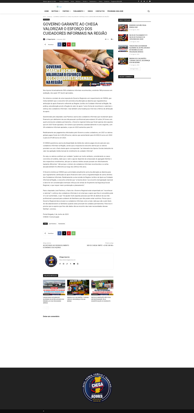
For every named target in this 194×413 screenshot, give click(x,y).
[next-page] (47, 307)
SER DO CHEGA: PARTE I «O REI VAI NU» (100, 245)
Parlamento (46, 19)
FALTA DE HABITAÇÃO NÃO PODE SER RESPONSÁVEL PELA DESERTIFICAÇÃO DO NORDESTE (101, 299)
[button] (148, 11)
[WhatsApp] (73, 44)
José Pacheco (52, 223)
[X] (64, 44)
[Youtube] (150, 1)
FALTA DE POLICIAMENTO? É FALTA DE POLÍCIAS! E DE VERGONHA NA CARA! (138, 37)
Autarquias (71, 294)
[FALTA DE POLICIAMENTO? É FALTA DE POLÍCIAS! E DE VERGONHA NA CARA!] (123, 37)
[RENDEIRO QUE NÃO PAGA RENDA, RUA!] (123, 27)
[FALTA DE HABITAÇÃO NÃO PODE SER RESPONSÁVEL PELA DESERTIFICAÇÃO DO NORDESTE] (102, 287)
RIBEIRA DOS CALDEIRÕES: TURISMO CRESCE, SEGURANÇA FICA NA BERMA (78, 299)
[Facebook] (138, 1)
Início (44, 16)
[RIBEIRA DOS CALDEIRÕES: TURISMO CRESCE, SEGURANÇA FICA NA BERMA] (78, 287)
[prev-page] (44, 307)
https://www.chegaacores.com (67, 260)
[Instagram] (141, 1)
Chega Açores (51, 39)
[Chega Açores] (44, 39)
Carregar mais (134, 69)
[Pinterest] (69, 44)
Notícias (49, 16)
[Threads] (77, 263)
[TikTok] (147, 1)
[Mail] (144, 1)
